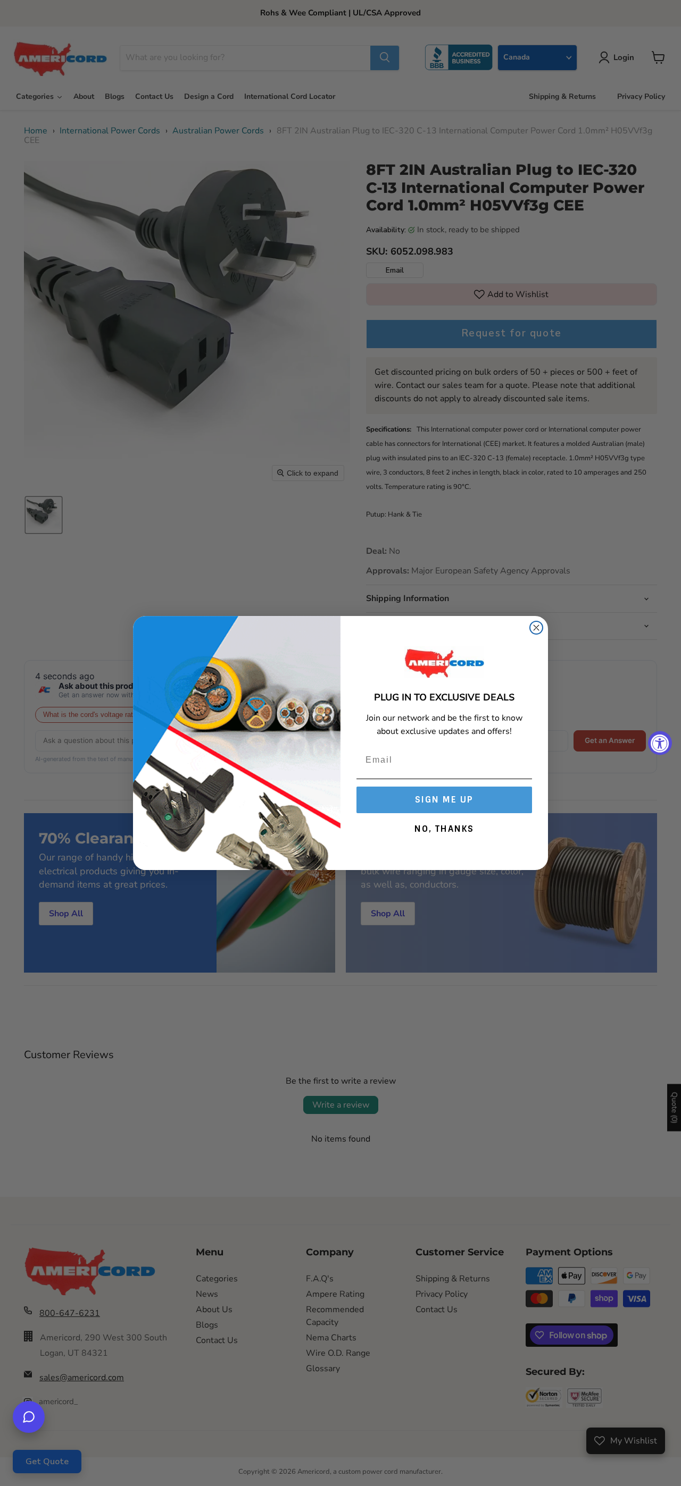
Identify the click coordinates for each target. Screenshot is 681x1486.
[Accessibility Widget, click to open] (660, 743)
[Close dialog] (536, 627)
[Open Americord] (29, 1417)
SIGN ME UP (444, 799)
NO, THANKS (444, 828)
